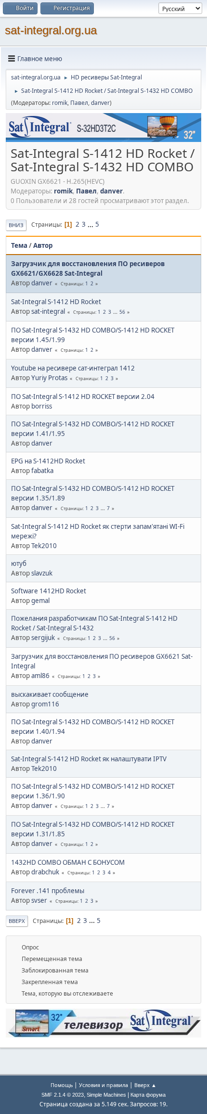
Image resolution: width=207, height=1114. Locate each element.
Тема (19, 245)
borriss (41, 406)
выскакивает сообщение (50, 694)
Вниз (16, 225)
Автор (42, 245)
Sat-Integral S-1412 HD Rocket (56, 301)
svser (39, 900)
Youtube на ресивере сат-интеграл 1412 (73, 368)
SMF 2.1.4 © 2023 (62, 1095)
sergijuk (43, 637)
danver (100, 103)
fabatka (42, 470)
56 (122, 311)
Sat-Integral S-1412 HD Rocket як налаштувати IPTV (89, 759)
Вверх (17, 920)
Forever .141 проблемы (47, 890)
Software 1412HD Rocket (48, 591)
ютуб (18, 563)
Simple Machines (106, 1095)
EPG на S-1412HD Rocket (48, 461)
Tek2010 (44, 545)
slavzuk (41, 573)
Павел (79, 103)
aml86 (40, 675)
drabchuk (45, 872)
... (91, 224)
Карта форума (148, 1095)
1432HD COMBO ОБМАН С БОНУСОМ (68, 862)
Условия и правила (103, 1084)
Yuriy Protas (49, 377)
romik (59, 103)
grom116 (45, 704)
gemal (40, 600)
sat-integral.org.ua (51, 30)
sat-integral (48, 311)
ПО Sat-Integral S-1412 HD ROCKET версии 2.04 (83, 396)
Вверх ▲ (145, 1084)
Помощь (62, 1084)
